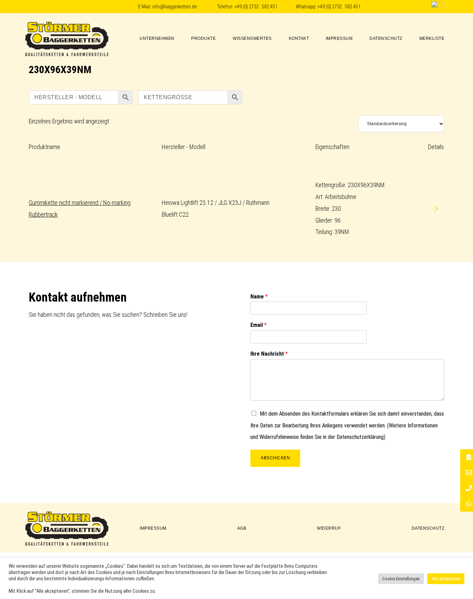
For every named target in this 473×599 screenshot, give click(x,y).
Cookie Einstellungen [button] (401, 578)
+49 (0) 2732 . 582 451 (255, 7)
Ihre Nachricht (269, 353)
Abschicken (275, 457)
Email (258, 325)
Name (259, 296)
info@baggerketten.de (174, 7)
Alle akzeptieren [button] (445, 578)
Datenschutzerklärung (360, 437)
